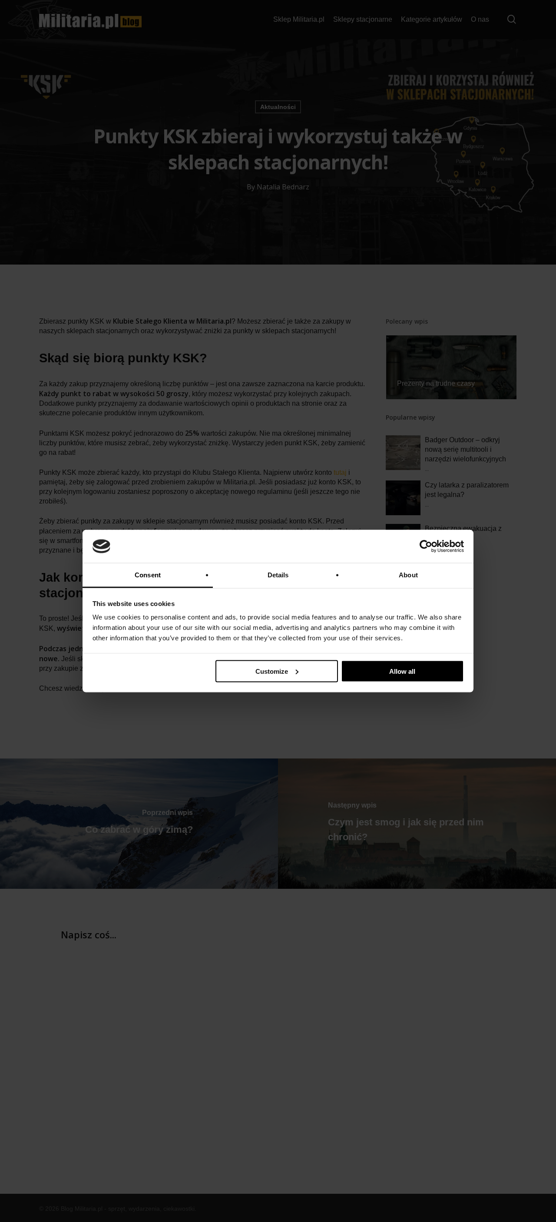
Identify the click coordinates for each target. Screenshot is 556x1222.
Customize (271, 671)
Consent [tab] (148, 575)
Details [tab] (278, 575)
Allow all (402, 671)
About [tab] (408, 575)
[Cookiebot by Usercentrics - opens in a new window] (426, 546)
